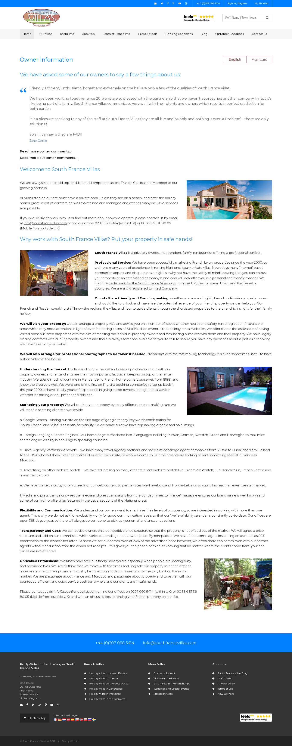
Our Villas (45, 33)
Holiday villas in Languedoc (105, 688)
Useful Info (67, 33)
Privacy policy (226, 683)
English (235, 60)
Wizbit (74, 741)
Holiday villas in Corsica (103, 678)
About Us (88, 33)
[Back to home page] (41, 17)
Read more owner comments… (46, 151)
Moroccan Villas (163, 693)
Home (27, 33)
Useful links (224, 678)
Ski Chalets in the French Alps (171, 683)
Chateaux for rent (164, 673)
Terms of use (225, 688)
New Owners (226, 693)
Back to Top (37, 718)
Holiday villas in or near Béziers (108, 673)
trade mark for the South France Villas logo (142, 283)
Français (259, 60)
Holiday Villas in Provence (105, 693)
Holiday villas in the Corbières (107, 698)
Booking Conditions (179, 33)
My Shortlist (261, 3)
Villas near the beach (166, 678)
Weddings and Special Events (171, 688)
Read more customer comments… (48, 158)
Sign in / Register (237, 3)
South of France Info (116, 33)
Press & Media (148, 33)
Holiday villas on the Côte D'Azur (109, 683)
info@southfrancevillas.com (45, 223)
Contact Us (259, 33)
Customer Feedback (229, 33)
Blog (204, 33)
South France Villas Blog (232, 673)
